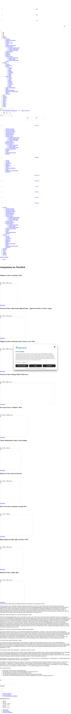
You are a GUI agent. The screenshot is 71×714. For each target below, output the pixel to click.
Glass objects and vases (11, 45)
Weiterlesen (2, 305)
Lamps (7, 88)
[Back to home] (67, 27)
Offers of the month (10, 90)
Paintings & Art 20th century (12, 91)
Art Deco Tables (9, 56)
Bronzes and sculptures (11, 40)
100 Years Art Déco (10, 128)
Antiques (5, 62)
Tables (9, 74)
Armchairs (8, 39)
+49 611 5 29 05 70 (25, 110)
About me (5, 97)
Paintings (8, 52)
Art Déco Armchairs (10, 130)
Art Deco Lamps (9, 46)
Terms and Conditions (7, 712)
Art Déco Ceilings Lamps (14, 47)
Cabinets (7, 41)
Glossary (5, 96)
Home (4, 36)
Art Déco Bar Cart (10, 132)
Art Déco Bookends (10, 133)
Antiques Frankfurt (4, 257)
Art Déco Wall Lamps (13, 50)
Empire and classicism (10, 87)
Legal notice (5, 709)
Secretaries (8, 54)
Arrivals (7, 64)
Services (4, 100)
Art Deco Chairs (9, 42)
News (4, 95)
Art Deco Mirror (9, 51)
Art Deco (36, 125)
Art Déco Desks (11, 59)
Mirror (9, 70)
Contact (4, 98)
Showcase (8, 55)
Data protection (6, 711)
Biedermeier (8, 76)
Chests (7, 44)
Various (7, 61)
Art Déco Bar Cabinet (10, 131)
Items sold (8, 93)
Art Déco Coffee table (13, 57)
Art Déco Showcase (10, 142)
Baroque (7, 66)
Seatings (10, 82)
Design (7, 166)
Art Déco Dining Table (13, 60)
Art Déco (5, 37)
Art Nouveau (8, 65)
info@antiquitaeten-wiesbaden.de (9, 110)
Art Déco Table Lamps (13, 49)
